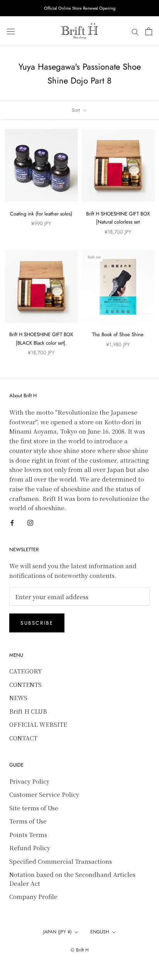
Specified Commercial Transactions (60, 861)
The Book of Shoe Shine (118, 334)
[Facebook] (12, 522)
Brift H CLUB (28, 711)
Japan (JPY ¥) (57, 931)
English (99, 931)
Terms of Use (28, 821)
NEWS (18, 698)
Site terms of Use (33, 808)
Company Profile (33, 896)
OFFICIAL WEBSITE (38, 724)
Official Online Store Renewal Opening (79, 8)
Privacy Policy (29, 781)
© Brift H (80, 949)
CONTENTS (25, 684)
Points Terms (28, 834)
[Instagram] (30, 522)
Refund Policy (29, 848)
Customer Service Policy (44, 794)
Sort (76, 110)
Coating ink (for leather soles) (41, 213)
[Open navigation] (11, 31)
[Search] (135, 31)
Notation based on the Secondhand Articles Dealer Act (72, 878)
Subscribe (36, 623)
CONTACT (23, 738)
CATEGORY (25, 671)
